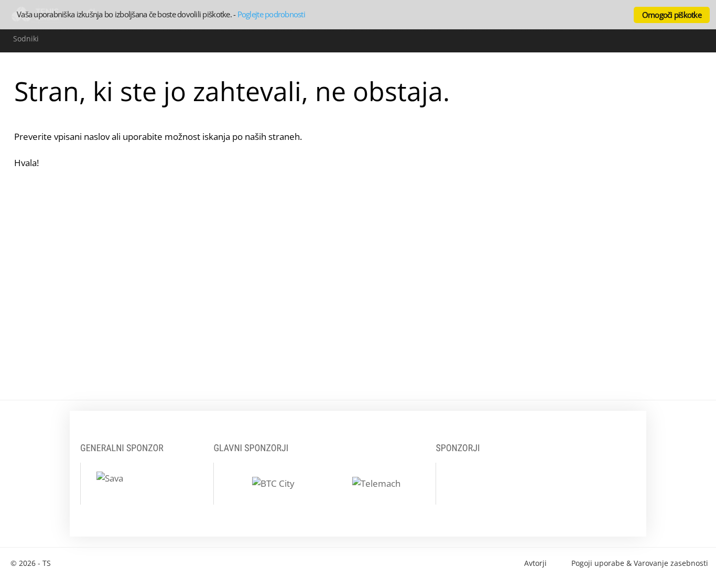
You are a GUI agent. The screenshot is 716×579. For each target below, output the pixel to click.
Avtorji (535, 563)
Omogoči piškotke (671, 14)
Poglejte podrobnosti (271, 14)
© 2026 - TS (30, 563)
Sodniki (26, 38)
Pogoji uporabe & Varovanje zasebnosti (639, 563)
